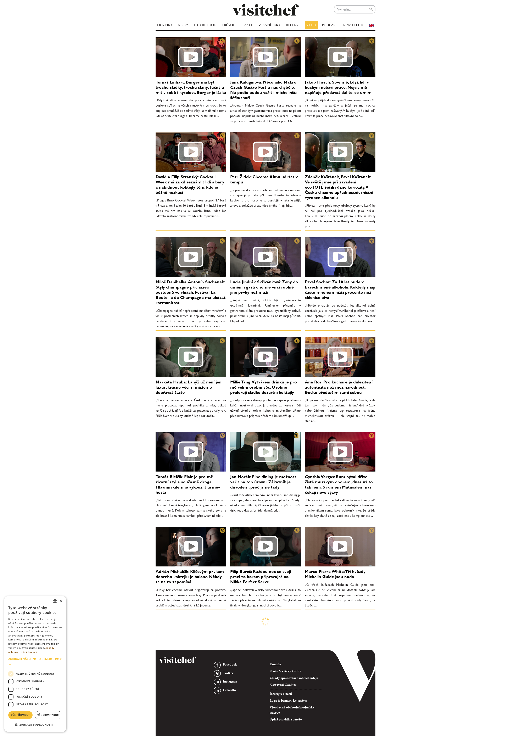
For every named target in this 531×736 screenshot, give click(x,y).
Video (311, 25)
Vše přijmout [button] (20, 715)
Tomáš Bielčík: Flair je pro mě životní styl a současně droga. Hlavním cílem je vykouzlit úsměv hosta (188, 484)
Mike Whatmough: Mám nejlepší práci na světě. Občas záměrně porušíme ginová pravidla (261, 631)
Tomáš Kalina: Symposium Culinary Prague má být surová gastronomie (264, 695)
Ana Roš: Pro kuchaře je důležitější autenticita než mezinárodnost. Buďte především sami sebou (339, 387)
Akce (248, 25)
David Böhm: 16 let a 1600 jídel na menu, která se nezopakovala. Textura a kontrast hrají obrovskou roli (189, 634)
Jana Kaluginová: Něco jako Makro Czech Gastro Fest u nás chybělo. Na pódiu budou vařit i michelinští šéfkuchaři (263, 90)
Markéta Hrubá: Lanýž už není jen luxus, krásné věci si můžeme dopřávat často (189, 387)
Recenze (293, 25)
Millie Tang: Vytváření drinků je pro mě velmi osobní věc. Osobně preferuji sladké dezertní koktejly (263, 387)
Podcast (329, 25)
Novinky (164, 25)
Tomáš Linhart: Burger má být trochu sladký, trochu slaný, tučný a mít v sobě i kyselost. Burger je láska (191, 87)
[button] (35, 661)
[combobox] (55, 601)
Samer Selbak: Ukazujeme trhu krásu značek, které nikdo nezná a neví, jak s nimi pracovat (338, 697)
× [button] (60, 601)
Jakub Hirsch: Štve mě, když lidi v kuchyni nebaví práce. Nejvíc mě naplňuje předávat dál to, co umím (338, 87)
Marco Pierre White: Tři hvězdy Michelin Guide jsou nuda (335, 574)
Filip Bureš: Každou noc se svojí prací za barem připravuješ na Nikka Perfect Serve (260, 576)
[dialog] (35, 664)
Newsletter (353, 25)
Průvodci (230, 25)
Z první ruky (269, 25)
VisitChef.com (265, 10)
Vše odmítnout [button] (48, 715)
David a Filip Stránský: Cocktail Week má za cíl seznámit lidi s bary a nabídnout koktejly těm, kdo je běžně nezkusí (190, 184)
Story (183, 25)
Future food (205, 25)
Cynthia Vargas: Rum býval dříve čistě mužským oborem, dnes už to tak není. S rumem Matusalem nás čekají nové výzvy (339, 484)
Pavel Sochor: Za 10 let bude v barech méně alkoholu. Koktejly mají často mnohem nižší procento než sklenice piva (340, 289)
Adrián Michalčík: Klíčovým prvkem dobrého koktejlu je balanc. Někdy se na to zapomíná (190, 576)
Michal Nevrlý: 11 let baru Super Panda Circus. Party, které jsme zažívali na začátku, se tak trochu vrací (188, 700)
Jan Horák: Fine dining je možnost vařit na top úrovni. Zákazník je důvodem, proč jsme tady (263, 482)
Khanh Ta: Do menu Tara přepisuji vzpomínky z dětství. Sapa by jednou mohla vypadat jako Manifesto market (340, 634)
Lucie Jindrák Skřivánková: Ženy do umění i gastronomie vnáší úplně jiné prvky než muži (264, 287)
